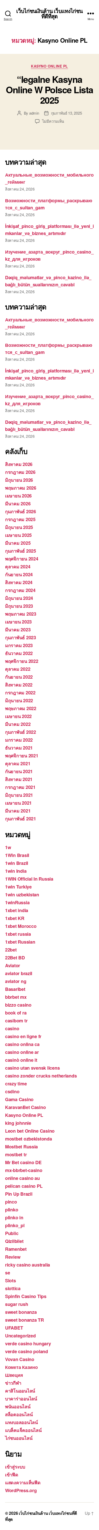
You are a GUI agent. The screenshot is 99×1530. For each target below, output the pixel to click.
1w (8, 847)
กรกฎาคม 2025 (20, 519)
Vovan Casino (19, 1359)
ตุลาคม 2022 (17, 669)
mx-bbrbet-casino (23, 1170)
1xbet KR (14, 918)
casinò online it (21, 1060)
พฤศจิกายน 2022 (21, 661)
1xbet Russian (20, 942)
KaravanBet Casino (25, 1107)
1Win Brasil (17, 855)
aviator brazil (18, 973)
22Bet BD (15, 957)
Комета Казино (21, 1367)
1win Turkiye (18, 886)
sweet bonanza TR (24, 1320)
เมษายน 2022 (18, 716)
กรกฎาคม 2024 (20, 590)
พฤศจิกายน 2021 (21, 755)
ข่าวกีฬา (13, 1383)
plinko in (14, 1217)
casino (12, 1028)
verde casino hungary (28, 1343)
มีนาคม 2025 (17, 543)
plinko (11, 1209)
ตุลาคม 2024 (17, 566)
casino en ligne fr (23, 1036)
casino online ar (22, 1052)
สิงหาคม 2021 (18, 779)
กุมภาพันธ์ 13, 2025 (66, 113)
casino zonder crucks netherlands (41, 1075)
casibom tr (16, 1020)
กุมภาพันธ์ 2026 (20, 511)
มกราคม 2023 (19, 645)
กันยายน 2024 (19, 574)
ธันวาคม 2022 (19, 653)
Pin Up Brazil (18, 1194)
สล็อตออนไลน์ (18, 1414)
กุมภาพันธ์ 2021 (20, 818)
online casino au (22, 1178)
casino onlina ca (22, 1044)
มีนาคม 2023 (17, 629)
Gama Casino (19, 1099)
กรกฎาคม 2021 (20, 787)
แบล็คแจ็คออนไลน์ (23, 1430)
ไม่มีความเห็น (53, 121)
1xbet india (16, 910)
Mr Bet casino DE (23, 1162)
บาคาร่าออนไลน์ (21, 1398)
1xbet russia (18, 934)
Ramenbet (16, 1249)
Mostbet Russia (21, 1146)
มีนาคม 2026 (17, 503)
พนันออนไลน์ (17, 1406)
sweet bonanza (21, 1312)
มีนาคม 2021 (17, 810)
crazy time (16, 1083)
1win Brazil (16, 863)
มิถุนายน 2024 (19, 598)
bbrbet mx (16, 997)
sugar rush (16, 1304)
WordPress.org (21, 1490)
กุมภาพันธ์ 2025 (20, 551)
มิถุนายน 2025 (19, 527)
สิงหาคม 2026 (18, 464)
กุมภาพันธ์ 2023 (20, 637)
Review (12, 1257)
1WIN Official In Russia (29, 879)
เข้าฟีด (11, 1474)
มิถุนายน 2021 (19, 795)
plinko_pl (15, 1225)
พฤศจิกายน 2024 (21, 558)
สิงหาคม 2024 (18, 582)
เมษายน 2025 (18, 535)
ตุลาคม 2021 (17, 763)
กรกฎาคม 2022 (20, 692)
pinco (11, 1201)
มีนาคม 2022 (17, 724)
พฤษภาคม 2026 (20, 488)
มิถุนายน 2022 (19, 700)
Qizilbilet (14, 1241)
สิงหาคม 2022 (18, 684)
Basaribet (15, 989)
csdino (12, 1091)
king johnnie (18, 1123)
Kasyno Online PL (49, 66)
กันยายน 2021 (19, 771)
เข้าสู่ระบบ (15, 1466)
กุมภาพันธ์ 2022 (20, 732)
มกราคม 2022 (19, 740)
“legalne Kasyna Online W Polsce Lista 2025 (49, 89)
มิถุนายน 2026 (19, 480)
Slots (10, 1280)
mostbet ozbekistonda (28, 1138)
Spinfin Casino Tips (25, 1296)
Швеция (14, 1375)
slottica (13, 1288)
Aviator (12, 965)
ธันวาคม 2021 (19, 747)
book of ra (15, 1012)
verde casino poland (26, 1351)
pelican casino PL (23, 1186)
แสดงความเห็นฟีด (23, 1482)
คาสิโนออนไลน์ (20, 1390)
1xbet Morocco (21, 926)
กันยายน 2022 (19, 677)
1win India (15, 871)
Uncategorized (20, 1335)
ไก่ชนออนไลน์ (18, 1438)
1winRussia (17, 902)
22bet (11, 949)
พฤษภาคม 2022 (20, 708)
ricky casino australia (27, 1264)
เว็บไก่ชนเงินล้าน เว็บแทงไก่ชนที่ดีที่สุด (49, 13)
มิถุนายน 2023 (19, 606)
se (7, 1272)
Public (11, 1233)
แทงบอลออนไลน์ (21, 1422)
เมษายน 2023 (18, 621)
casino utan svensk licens (32, 1068)
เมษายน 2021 (18, 803)
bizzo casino (18, 1005)
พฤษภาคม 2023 (20, 614)
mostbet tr (16, 1154)
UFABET (14, 1327)
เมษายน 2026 (18, 495)
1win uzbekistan (22, 894)
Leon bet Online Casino (30, 1131)
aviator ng (15, 981)
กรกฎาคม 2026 (20, 472)
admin (34, 113)
